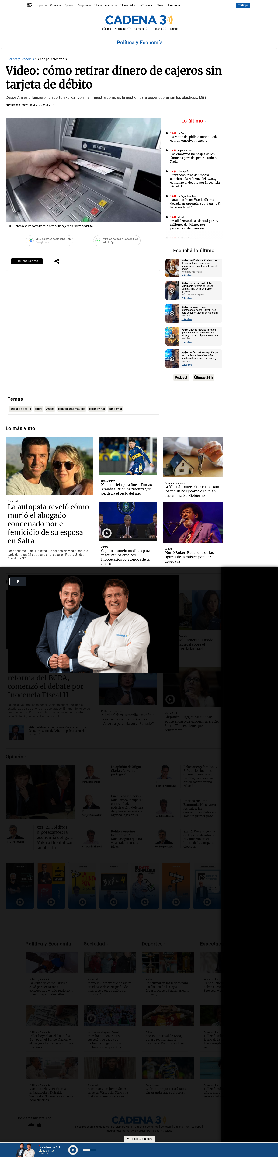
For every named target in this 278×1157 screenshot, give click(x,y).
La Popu (182, 133)
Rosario (157, 28)
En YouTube (146, 5)
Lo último (192, 121)
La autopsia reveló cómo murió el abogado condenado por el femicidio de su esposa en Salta (48, 524)
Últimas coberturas (105, 5)
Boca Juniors (108, 480)
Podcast (181, 377)
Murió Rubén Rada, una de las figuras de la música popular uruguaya (189, 556)
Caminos (55, 5)
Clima (159, 5)
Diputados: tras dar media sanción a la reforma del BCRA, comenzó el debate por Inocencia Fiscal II (195, 180)
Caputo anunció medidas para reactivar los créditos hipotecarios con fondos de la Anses (125, 557)
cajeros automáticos (71, 409)
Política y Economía (21, 59)
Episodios (187, 275)
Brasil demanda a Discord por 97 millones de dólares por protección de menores (194, 224)
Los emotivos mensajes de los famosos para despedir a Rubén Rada (193, 157)
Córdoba (139, 28)
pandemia (115, 409)
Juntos (105, 546)
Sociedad (13, 501)
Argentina (120, 28)
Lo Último (105, 28)
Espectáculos (185, 150)
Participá (243, 5)
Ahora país (183, 171)
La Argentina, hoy (187, 196)
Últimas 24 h (127, 5)
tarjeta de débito (20, 409)
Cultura (168, 548)
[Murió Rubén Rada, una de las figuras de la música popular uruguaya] (193, 522)
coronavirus (97, 409)
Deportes (41, 5)
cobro (38, 409)
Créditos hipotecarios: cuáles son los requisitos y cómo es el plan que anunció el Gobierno (192, 491)
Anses (50, 409)
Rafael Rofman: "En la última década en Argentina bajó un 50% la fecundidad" (195, 203)
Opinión (69, 5)
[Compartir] (56, 261)
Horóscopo (173, 5)
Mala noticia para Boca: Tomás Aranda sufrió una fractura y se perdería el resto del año (126, 489)
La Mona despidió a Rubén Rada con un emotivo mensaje (194, 138)
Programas (84, 5)
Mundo (174, 28)
